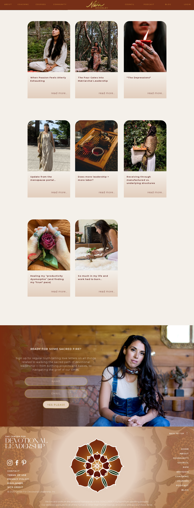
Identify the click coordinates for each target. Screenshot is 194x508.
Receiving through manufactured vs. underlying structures (141, 179)
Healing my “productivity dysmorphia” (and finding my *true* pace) (47, 279)
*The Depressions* (139, 77)
